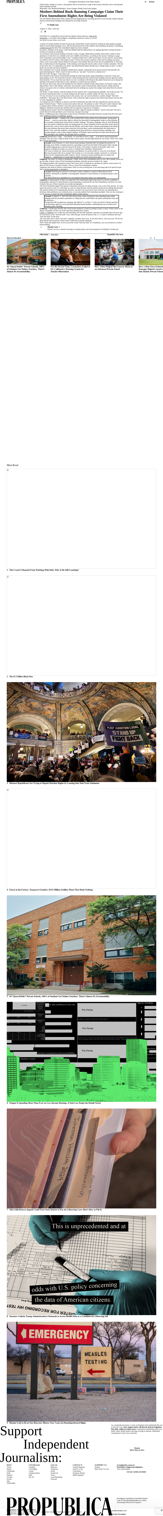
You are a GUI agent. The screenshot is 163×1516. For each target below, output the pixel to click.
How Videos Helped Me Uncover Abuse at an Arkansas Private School (114, 267)
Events (9, 1479)
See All (31, 1477)
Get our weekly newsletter (136, 1472)
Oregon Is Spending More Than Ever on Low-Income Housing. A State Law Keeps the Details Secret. (55, 1103)
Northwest (54, 1469)
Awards (9, 1477)
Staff (8, 1473)
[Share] (41, 31)
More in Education (14, 238)
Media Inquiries (78, 1475)
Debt (30, 1475)
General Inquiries (79, 1467)
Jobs (8, 1481)
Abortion (32, 1467)
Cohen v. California (46, 213)
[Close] (161, 1510)
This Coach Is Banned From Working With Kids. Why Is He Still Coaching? (44, 570)
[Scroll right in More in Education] (154, 238)
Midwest (54, 1467)
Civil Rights (33, 1469)
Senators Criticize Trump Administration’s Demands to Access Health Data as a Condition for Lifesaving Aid (58, 1316)
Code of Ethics (122, 1500)
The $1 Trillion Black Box (21, 676)
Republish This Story (115, 234)
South (53, 1471)
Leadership (11, 1471)
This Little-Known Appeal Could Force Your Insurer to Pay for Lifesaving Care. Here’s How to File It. (55, 1209)
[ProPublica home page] (59, 1506)
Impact (9, 1469)
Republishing (131, 1500)
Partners (9, 1475)
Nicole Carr (54, 25)
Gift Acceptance (135, 1502)
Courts (31, 1471)
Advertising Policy (123, 1502)
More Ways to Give (137, 1450)
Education (54, 234)
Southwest (54, 1473)
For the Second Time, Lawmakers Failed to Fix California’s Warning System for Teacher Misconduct (70, 269)
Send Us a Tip (78, 1469)
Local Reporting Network (56, 1478)
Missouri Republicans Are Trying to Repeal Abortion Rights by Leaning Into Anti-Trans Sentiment (54, 783)
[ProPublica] (16, 1)
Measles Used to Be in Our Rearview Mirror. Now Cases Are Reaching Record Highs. (47, 1423)
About (9, 1467)
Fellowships (11, 1483)
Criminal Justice (34, 1473)
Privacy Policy (141, 1500)
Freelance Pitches (79, 1473)
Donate (151, 2)
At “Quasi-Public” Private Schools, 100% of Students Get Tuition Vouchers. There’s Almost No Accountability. (26, 269)
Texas (53, 1475)
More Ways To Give (102, 1469)
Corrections (77, 1471)
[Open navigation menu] (145, 2)
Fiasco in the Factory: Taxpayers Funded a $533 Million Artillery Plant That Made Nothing (51, 890)
